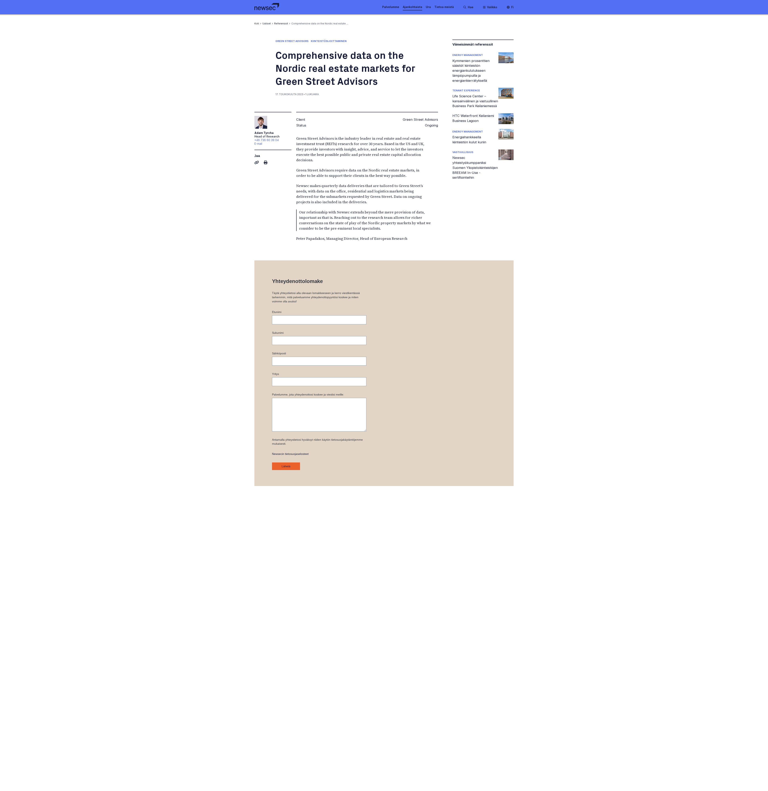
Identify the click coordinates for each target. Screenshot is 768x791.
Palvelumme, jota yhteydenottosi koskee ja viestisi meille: (308, 394)
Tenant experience (466, 90)
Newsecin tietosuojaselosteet (290, 453)
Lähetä (286, 466)
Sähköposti (279, 353)
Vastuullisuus (462, 152)
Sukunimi (278, 332)
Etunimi (276, 312)
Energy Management (467, 55)
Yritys (275, 374)
